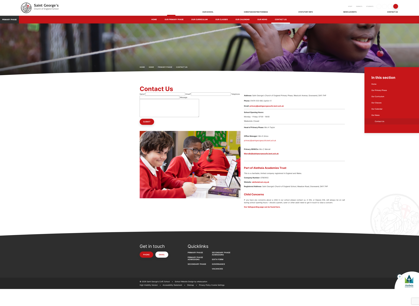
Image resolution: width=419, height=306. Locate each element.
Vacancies (217, 269)
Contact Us (181, 67)
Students (369, 6)
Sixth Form (217, 259)
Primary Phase (165, 67)
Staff (350, 6)
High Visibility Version (149, 285)
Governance (218, 264)
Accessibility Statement (172, 285)
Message (183, 97)
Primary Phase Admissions (195, 258)
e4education (202, 281)
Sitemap (190, 285)
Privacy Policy (205, 285)
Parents (359, 6)
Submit (147, 122)
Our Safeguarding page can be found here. (262, 207)
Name (142, 94)
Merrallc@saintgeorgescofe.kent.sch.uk (261, 153)
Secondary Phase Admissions (221, 253)
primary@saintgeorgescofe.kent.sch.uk (267, 106)
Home (142, 67)
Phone (146, 255)
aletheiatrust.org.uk (260, 182)
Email (188, 94)
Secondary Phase (197, 264)
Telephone (235, 94)
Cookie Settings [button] (217, 285)
